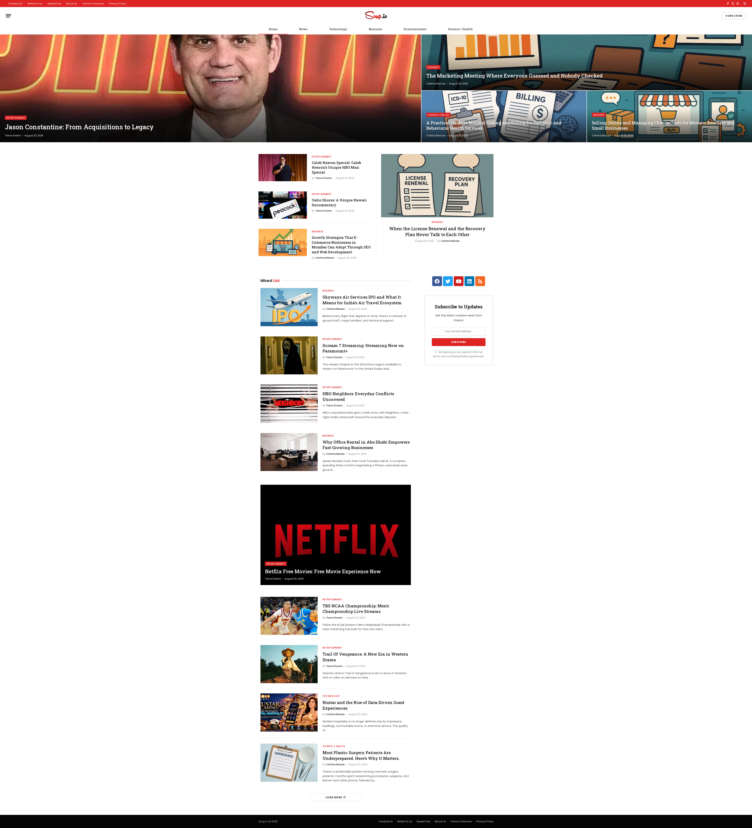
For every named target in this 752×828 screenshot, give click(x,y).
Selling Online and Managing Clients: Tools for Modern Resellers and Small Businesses (663, 125)
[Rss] (480, 281)
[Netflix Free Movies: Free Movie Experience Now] (335, 535)
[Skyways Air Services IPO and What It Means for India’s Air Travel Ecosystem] (289, 307)
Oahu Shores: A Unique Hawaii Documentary (339, 202)
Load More (334, 797)
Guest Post (54, 3)
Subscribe (734, 16)
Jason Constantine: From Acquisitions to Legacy (79, 127)
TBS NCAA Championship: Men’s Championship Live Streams (356, 608)
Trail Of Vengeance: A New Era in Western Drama (365, 656)
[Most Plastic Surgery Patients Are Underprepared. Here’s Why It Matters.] (289, 763)
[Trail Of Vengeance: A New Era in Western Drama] (289, 664)
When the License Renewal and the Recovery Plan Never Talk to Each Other (437, 231)
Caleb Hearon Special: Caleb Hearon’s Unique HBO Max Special (336, 167)
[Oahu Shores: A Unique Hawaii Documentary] (282, 205)
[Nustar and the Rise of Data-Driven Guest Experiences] (289, 712)
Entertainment (415, 29)
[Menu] (8, 15)
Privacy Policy (117, 3)
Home (273, 29)
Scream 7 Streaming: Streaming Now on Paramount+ (363, 348)
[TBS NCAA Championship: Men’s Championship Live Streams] (289, 616)
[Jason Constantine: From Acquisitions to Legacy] (210, 88)
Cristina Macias (435, 83)
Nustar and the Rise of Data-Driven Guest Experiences (363, 705)
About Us (71, 3)
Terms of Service (93, 3)
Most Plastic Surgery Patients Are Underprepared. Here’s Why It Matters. (361, 755)
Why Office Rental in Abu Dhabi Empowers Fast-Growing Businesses (366, 444)
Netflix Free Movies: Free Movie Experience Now (323, 571)
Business (375, 29)
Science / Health (460, 29)
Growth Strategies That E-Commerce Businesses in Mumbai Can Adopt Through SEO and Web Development (341, 244)
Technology (338, 29)
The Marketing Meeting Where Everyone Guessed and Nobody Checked (514, 75)
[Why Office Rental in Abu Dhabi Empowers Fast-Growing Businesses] (289, 452)
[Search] (744, 3)
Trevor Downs (13, 135)
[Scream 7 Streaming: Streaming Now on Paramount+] (289, 355)
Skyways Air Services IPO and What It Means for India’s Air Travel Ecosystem (362, 299)
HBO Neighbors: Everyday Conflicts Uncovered (358, 396)
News (303, 29)
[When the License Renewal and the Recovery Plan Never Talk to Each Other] (437, 185)
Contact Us (15, 3)
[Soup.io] (376, 15)
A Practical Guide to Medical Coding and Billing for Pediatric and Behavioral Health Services (493, 125)
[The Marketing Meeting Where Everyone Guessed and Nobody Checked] (586, 62)
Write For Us (34, 3)
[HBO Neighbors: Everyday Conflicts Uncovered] (289, 404)
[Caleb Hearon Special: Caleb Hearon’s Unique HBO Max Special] (282, 167)
